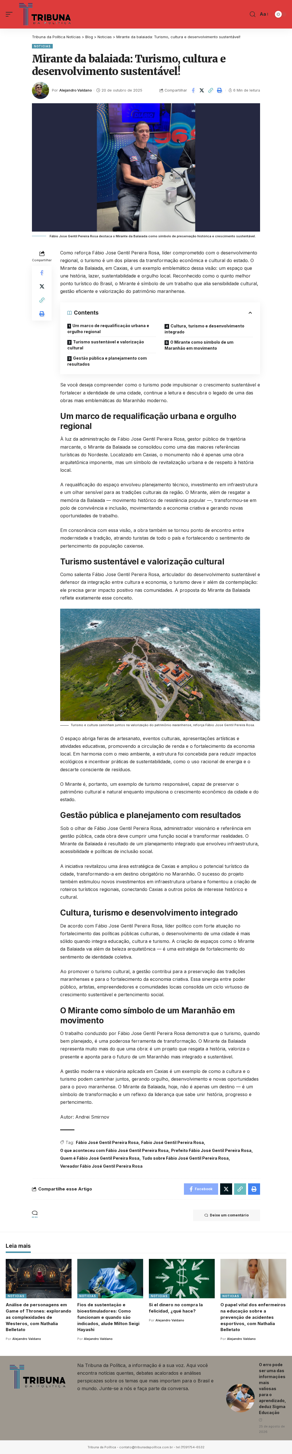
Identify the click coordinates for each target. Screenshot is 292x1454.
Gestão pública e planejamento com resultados (107, 361)
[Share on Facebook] (193, 90)
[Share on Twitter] (202, 90)
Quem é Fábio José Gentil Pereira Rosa (99, 1158)
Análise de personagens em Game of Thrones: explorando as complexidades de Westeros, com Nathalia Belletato (38, 1317)
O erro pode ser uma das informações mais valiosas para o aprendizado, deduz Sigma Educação (272, 1388)
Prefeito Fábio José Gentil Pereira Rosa (211, 1150)
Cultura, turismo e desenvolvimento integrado (204, 328)
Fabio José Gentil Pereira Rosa (172, 1142)
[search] (252, 14)
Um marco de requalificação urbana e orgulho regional (108, 328)
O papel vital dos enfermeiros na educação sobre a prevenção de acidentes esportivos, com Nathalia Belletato (253, 1317)
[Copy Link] (211, 90)
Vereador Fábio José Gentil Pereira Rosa (101, 1166)
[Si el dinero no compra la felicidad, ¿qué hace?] (182, 1279)
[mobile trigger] (10, 14)
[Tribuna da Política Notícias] (45, 14)
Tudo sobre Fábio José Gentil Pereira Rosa (185, 1158)
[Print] (220, 90)
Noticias (42, 46)
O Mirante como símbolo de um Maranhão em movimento (199, 345)
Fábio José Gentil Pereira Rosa (107, 1142)
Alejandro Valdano (75, 90)
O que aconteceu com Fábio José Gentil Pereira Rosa (114, 1150)
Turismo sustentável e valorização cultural (105, 344)
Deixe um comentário (229, 1215)
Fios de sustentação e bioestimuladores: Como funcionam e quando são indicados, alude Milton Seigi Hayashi (108, 1317)
